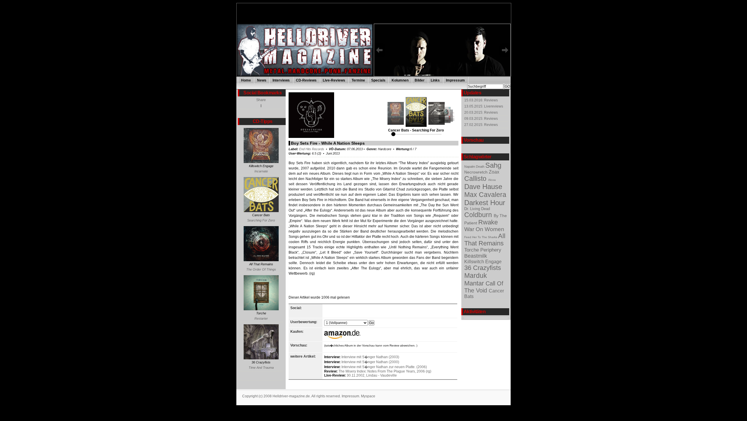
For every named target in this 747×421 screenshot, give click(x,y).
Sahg (493, 165)
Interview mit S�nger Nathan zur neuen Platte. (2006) (384, 367)
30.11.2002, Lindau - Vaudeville (372, 375)
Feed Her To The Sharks (481, 237)
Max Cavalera (485, 194)
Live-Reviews (334, 80)
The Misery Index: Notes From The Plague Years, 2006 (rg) (384, 371)
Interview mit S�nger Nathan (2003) (370, 357)
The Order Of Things (261, 269)
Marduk (475, 275)
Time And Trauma (261, 367)
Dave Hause (483, 186)
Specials (378, 80)
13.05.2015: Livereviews (483, 106)
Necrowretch (476, 172)
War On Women (484, 229)
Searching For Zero (261, 220)
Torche (472, 250)
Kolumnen (400, 80)
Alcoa (492, 179)
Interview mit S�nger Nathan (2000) (370, 362)
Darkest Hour (484, 203)
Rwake (488, 222)
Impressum (455, 80)
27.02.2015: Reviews (481, 125)
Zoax (494, 171)
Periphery (490, 250)
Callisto (476, 178)
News (261, 80)
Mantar (475, 283)
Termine (358, 80)
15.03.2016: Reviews (481, 100)
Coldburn (479, 215)
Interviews (281, 80)
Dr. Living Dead (477, 209)
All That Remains (484, 240)
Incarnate (261, 171)
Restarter (261, 318)
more (448, 75)
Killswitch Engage (483, 261)
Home (246, 80)
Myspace (368, 396)
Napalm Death (474, 166)
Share (261, 100)
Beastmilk (475, 256)
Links (435, 80)
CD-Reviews (306, 80)
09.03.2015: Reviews (481, 119)
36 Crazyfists (482, 267)
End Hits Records (311, 149)
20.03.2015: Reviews (481, 112)
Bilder (420, 80)
